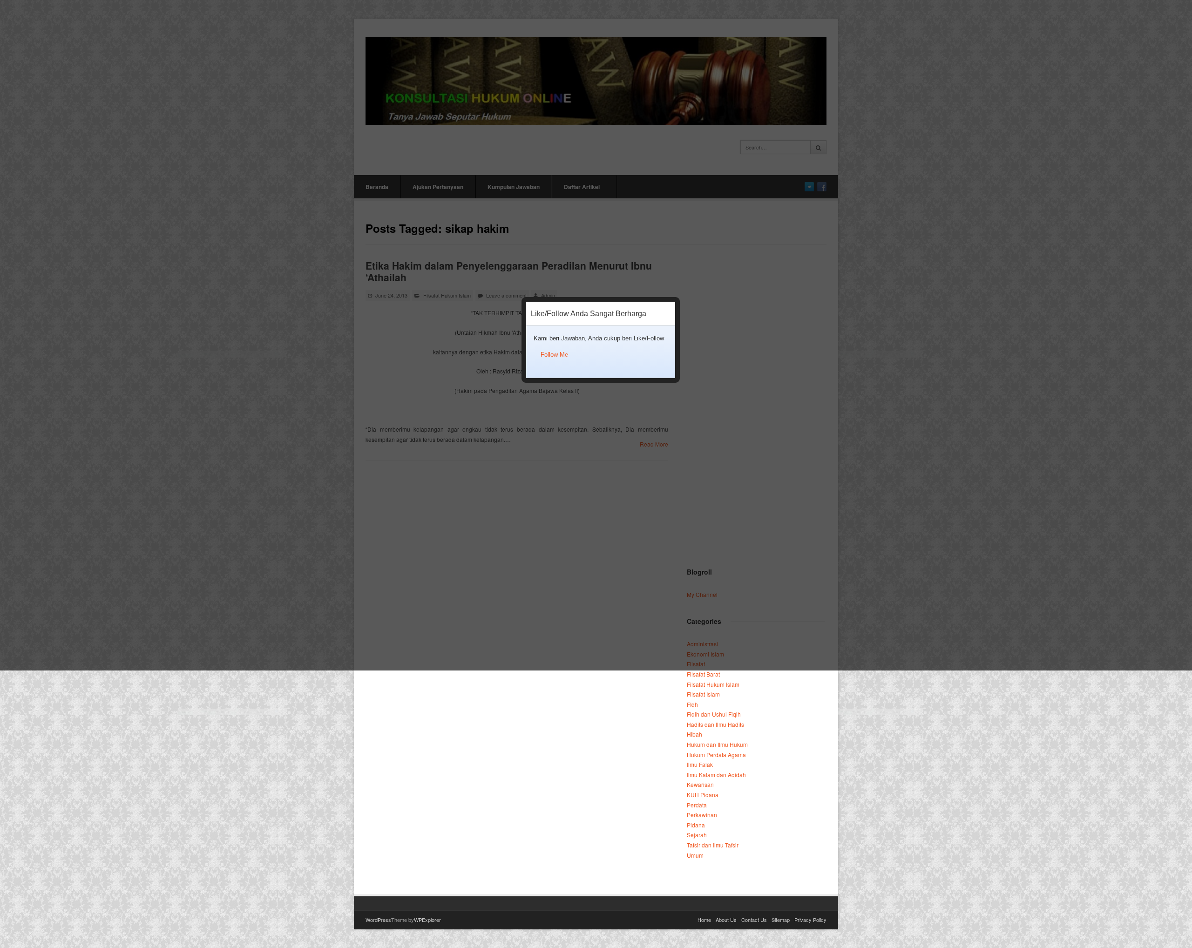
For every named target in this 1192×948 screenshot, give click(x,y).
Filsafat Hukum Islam (713, 684)
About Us (726, 919)
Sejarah (697, 835)
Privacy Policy (810, 919)
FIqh (692, 704)
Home (704, 919)
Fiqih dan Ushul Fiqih (714, 714)
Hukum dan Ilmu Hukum (717, 744)
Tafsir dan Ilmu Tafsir (712, 845)
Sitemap (781, 919)
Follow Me (554, 354)
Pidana (696, 825)
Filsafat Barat (703, 674)
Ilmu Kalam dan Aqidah (716, 775)
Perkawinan (702, 815)
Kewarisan (700, 784)
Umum (695, 855)
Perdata (697, 805)
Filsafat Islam (703, 694)
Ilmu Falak (700, 764)
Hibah (694, 734)
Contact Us (754, 919)
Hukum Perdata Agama (716, 754)
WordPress (378, 919)
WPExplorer (427, 919)
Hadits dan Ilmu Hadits (715, 724)
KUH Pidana (702, 795)
